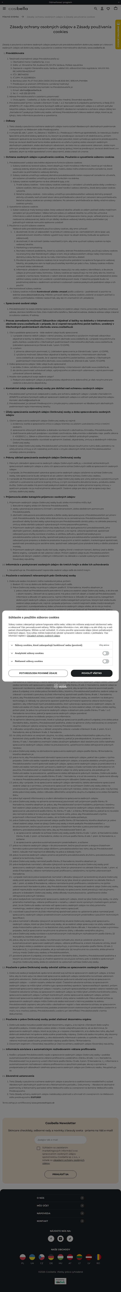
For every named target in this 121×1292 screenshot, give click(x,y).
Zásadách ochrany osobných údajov (43, 636)
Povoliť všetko (92, 673)
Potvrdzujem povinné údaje (38, 673)
